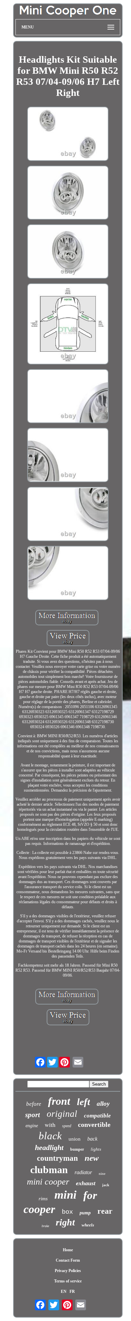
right (65, 1222)
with (50, 1125)
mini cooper (48, 1182)
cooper (39, 1209)
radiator (83, 1172)
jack (105, 1185)
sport (32, 1115)
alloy (103, 1103)
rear (105, 1211)
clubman (49, 1169)
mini (65, 1194)
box (67, 1212)
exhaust (85, 1183)
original (62, 1114)
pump (85, 1212)
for (90, 1195)
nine (102, 1173)
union (75, 1139)
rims (43, 1198)
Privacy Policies (68, 1270)
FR (72, 1291)
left (83, 1101)
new (92, 1157)
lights (96, 1149)
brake (45, 1226)
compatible (97, 1115)
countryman (57, 1158)
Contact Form (68, 1260)
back (92, 1139)
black (50, 1136)
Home (68, 1250)
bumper (77, 1149)
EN (64, 1291)
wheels (88, 1224)
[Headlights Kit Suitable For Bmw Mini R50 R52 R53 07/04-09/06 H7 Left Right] (68, 134)
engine (32, 1125)
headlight (49, 1147)
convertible (94, 1124)
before (33, 1104)
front (59, 1101)
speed (66, 1126)
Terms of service (68, 1281)
